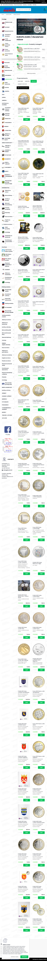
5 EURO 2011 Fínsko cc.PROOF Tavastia (22, 887)
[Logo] (9, 10)
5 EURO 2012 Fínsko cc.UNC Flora (22, 628)
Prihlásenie (38, 1)
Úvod (3, 14)
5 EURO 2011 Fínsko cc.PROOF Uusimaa (22, 822)
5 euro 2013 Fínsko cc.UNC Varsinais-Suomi (24, 495)
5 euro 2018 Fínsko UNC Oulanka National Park (23, 141)
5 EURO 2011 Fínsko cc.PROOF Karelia (22, 789)
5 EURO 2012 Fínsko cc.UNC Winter (37, 596)
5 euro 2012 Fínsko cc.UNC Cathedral (22, 562)
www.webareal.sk (14, 959)
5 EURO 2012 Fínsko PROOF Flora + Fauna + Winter (23, 596)
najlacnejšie (20, 81)
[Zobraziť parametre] (23, 87)
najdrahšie (27, 81)
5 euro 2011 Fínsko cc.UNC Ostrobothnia (39, 692)
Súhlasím (24, 956)
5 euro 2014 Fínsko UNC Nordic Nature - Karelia (23, 366)
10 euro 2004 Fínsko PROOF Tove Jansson (23, 270)
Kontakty (30, 4)
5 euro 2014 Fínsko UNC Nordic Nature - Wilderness (23, 401)
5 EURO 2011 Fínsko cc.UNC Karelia (37, 789)
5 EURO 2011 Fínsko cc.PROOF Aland (22, 724)
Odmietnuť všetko (14, 956)
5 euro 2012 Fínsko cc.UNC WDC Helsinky (23, 660)
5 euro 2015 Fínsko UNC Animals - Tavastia (23, 174)
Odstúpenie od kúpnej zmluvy (39, 959)
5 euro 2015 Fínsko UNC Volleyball (38, 174)
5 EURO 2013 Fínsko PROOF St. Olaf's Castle (23, 207)
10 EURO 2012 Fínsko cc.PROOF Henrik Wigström (37, 660)
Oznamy (25, 4)
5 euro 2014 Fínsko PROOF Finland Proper (39, 270)
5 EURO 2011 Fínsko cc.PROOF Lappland (22, 757)
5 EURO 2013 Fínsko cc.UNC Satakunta (37, 496)
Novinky (34, 4)
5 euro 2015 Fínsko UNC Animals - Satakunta (23, 335)
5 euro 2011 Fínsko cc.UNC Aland (39, 724)
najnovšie (34, 81)
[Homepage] (1, 5)
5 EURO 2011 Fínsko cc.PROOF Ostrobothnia (23, 692)
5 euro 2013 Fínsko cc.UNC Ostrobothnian (23, 432)
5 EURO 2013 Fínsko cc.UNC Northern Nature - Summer (38, 465)
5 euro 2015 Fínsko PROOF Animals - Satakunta (39, 335)
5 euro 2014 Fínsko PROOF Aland (39, 302)
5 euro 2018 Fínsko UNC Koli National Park (23, 109)
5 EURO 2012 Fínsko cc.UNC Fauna (37, 628)
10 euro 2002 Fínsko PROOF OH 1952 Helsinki (38, 238)
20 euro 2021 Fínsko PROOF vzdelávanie (37, 206)
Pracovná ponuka (18, 4)
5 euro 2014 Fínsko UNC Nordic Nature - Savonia (38, 367)
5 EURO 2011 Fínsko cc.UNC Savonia (37, 854)
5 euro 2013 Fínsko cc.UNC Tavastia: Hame (38, 401)
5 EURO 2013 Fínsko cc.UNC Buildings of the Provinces (23, 465)
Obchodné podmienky (8, 4)
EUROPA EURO (8, 14)
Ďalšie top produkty (31, 73)
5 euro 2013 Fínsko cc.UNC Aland (22, 529)
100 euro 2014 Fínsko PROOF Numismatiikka (23, 238)
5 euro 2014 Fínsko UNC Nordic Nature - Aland (23, 301)
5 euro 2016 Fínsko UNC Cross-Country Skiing (38, 142)
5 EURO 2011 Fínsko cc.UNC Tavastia (37, 887)
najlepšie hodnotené (22, 84)
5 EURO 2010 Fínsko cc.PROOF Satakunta (23, 919)
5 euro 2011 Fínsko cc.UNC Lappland (39, 757)
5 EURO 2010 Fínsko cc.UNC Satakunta (37, 919)
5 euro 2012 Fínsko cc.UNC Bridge (37, 528)
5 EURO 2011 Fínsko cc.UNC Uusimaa (22, 854)
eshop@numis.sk (7, 470)
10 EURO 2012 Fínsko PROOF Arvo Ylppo (37, 563)
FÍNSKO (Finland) (17, 14)
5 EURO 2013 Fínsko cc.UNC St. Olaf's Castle (38, 432)
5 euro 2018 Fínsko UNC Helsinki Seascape (38, 109)
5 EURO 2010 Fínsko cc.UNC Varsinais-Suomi (38, 822)
